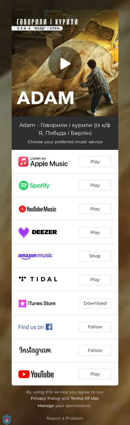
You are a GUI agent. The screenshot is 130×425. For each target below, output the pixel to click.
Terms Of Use (85, 398)
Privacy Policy (45, 398)
